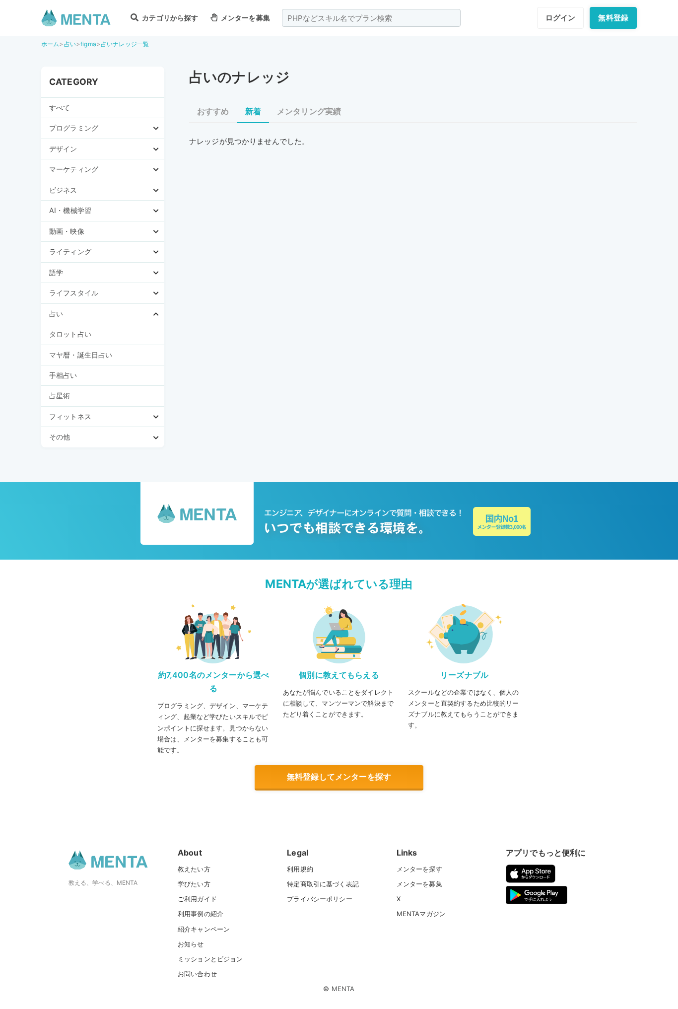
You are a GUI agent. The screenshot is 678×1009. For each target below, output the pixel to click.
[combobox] (371, 18)
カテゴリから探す (169, 17)
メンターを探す (419, 869)
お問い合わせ (197, 974)
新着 (253, 111)
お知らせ (191, 944)
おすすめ (213, 111)
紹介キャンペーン (204, 929)
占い (70, 44)
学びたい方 (194, 884)
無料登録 (613, 17)
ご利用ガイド (197, 899)
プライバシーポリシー (319, 899)
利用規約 (300, 869)
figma (88, 44)
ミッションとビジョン (210, 959)
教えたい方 (194, 869)
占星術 (59, 395)
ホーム (50, 44)
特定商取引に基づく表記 (323, 884)
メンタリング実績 (309, 111)
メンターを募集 (244, 17)
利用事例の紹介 (200, 914)
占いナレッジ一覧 (125, 44)
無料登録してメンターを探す (339, 777)
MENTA (343, 989)
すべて (59, 107)
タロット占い (70, 334)
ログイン (560, 17)
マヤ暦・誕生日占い (80, 355)
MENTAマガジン (421, 914)
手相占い (63, 375)
